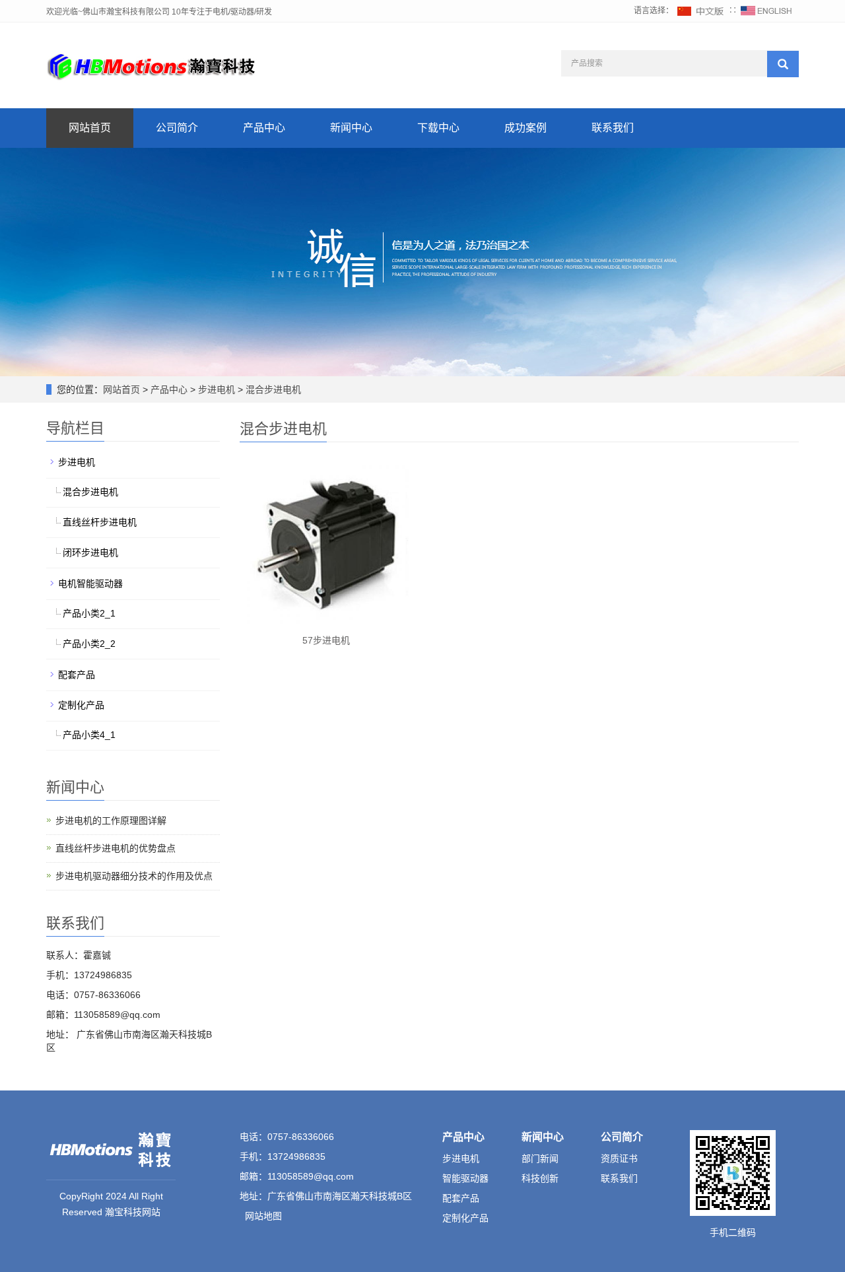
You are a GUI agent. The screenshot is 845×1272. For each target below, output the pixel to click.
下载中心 (438, 127)
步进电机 (216, 389)
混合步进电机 (272, 389)
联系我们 (613, 127)
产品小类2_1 (89, 613)
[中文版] (701, 10)
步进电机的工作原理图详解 (110, 820)
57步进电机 (326, 640)
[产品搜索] (783, 64)
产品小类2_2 (89, 643)
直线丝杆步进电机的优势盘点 (115, 848)
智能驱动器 (465, 1178)
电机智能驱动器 (90, 583)
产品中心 (264, 127)
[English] (766, 10)
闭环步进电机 (90, 552)
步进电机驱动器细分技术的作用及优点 (134, 876)
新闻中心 (351, 127)
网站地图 (263, 1216)
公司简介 (177, 127)
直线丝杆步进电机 (100, 522)
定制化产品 (81, 705)
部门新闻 (540, 1158)
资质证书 (619, 1158)
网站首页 (90, 127)
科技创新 (540, 1178)
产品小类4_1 (89, 734)
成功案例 (525, 127)
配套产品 (76, 674)
